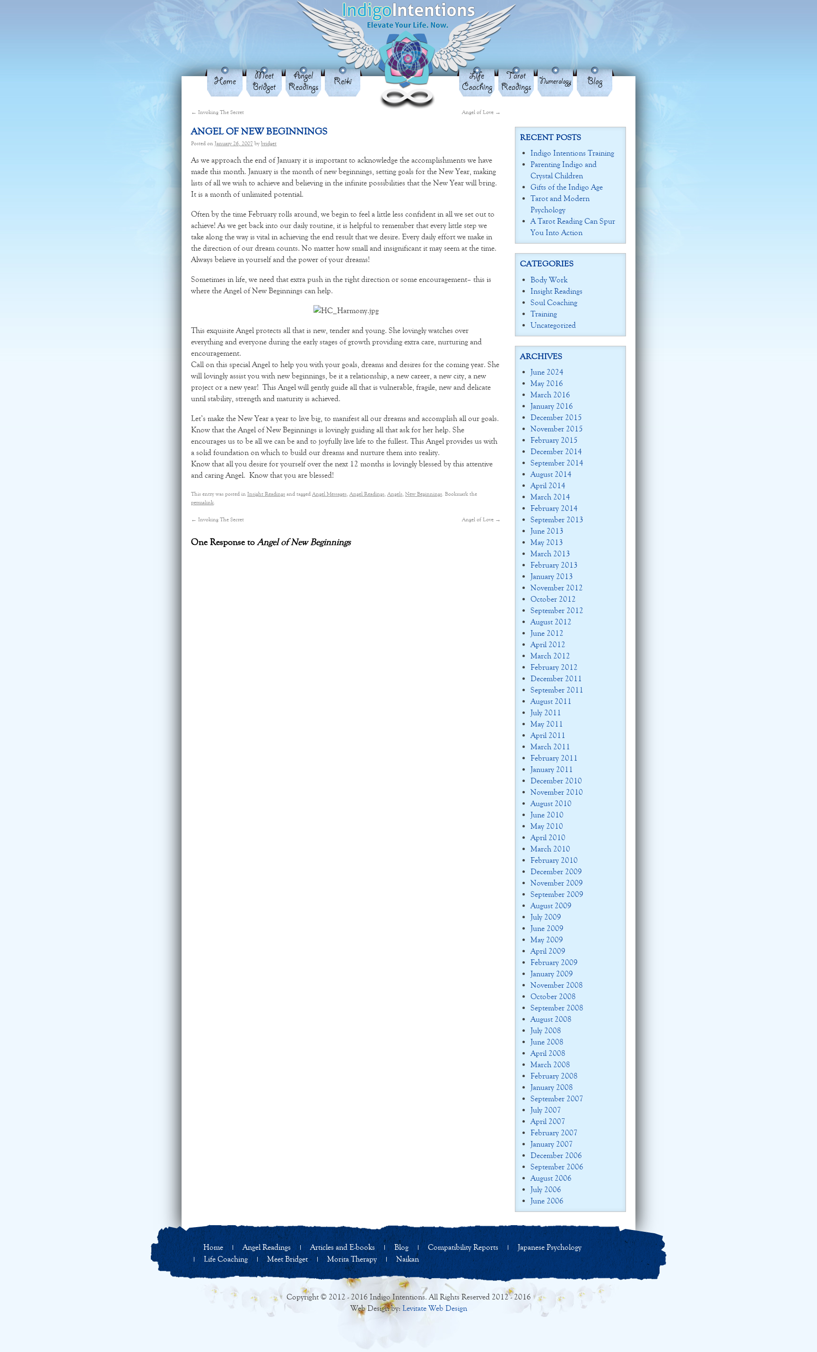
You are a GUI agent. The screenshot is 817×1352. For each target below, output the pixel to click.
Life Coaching (477, 82)
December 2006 (556, 1155)
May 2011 (546, 724)
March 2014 (550, 496)
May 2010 (546, 826)
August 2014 (551, 474)
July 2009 (545, 917)
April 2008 (547, 1053)
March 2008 (550, 1064)
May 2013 (546, 542)
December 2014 (556, 451)
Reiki (343, 81)
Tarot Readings (516, 82)
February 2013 (554, 565)
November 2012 (556, 587)
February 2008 (554, 1075)
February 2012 (554, 667)
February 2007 (554, 1132)
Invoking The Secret (217, 112)
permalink (202, 502)
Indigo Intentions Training (572, 153)
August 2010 (551, 803)
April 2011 (547, 735)
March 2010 (550, 848)
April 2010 (547, 837)
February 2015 (554, 440)
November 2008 (556, 985)
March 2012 (550, 655)
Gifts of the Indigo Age (566, 187)
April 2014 (547, 485)
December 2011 (556, 678)
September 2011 (556, 689)
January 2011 (551, 769)
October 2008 (553, 996)
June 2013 (547, 531)
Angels (394, 494)
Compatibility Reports (463, 1247)
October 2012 (553, 599)
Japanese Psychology (550, 1247)
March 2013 (550, 553)
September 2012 (556, 610)
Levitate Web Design (434, 1308)
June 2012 (547, 633)
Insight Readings (266, 494)
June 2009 (547, 928)
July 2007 (545, 1110)
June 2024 (547, 372)
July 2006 (545, 1189)
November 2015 (556, 428)
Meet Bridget (264, 82)
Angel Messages (329, 494)
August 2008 (551, 1019)
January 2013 (551, 576)
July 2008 (545, 1030)
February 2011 (554, 758)
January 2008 (551, 1087)
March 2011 (550, 746)
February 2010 (554, 860)
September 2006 (556, 1166)
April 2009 (547, 951)
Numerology (555, 81)
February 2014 (554, 508)
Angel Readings (303, 82)
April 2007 (547, 1121)
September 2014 (556, 462)
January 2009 (551, 973)
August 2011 (551, 701)
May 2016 (546, 383)
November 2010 (556, 792)
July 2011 (545, 712)
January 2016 (551, 406)
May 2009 (546, 939)
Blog (594, 81)
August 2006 (551, 1178)
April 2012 (547, 644)
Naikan (407, 1259)
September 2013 (556, 519)
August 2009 (551, 905)
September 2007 (556, 1098)
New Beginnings (423, 494)
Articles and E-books (342, 1247)
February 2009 (554, 962)
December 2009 (556, 871)
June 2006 (547, 1200)
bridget (269, 143)
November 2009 (556, 882)
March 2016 (550, 394)
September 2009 (556, 894)
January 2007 (551, 1144)
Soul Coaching (553, 302)
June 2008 (547, 1041)
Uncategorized (553, 325)
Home (225, 81)
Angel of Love (481, 112)
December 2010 (556, 780)
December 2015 (556, 417)
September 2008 (556, 1007)
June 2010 (547, 814)
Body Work (548, 279)
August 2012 (551, 621)
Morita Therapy (352, 1259)
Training (543, 313)
